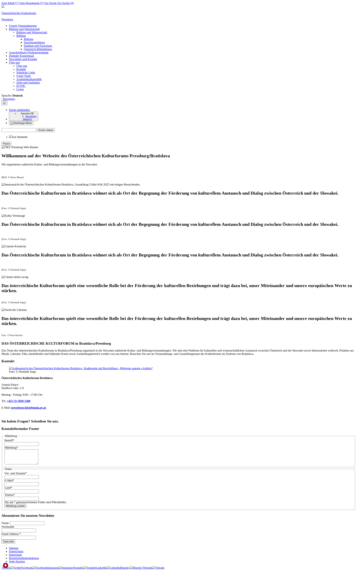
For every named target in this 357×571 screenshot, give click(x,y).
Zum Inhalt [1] (10, 3)
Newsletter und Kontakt (23, 59)
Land (8, 487)
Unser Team (23, 75)
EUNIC (21, 85)
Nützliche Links (25, 72)
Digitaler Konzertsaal (21, 55)
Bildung (21, 35)
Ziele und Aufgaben (28, 82)
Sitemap (13, 548)
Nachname (7, 526)
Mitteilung (11, 447)
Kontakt (21, 69)
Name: (5, 523)
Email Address (11, 534)
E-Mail (9, 480)
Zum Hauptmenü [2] (31, 3)
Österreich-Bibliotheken (38, 49)
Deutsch (27, 119)
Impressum (15, 554)
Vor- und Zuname (15, 473)
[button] (19, 109)
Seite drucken (17, 561)
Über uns (14, 62)
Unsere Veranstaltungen (23, 25)
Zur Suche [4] (59, 3)
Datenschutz (16, 551)
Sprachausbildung (34, 42)
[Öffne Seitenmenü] (21, 123)
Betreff (9, 440)
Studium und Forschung (38, 45)
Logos (20, 89)
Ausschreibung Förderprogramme (29, 52)
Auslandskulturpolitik (29, 79)
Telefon (9, 495)
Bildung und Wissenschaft (24, 29)
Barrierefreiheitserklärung (24, 558)
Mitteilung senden (15, 506)
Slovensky (8, 98)
